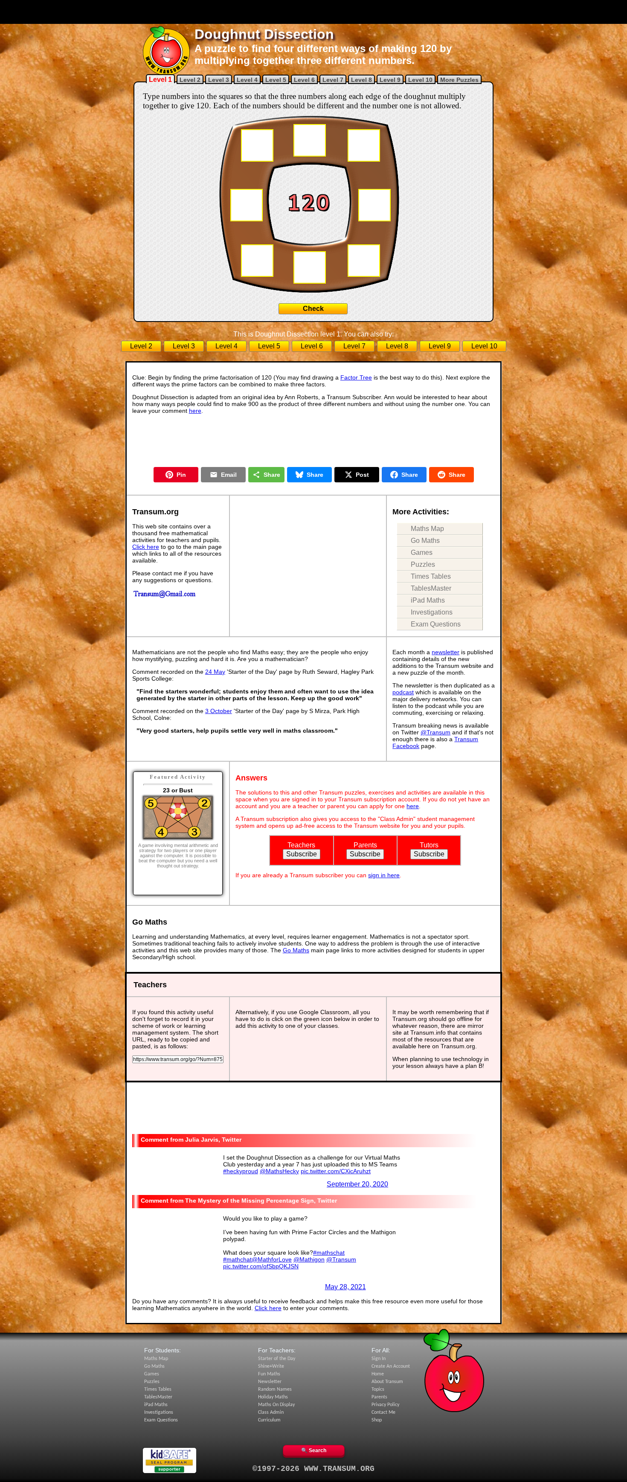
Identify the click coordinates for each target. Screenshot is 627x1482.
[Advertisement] (313, 12)
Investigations (432, 612)
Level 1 (160, 79)
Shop (377, 1420)
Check (313, 308)
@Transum (435, 732)
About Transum (387, 1381)
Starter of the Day (276, 1358)
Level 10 (420, 79)
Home (378, 1374)
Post (362, 474)
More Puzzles (459, 79)
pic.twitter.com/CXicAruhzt (336, 1171)
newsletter (445, 652)
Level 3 (218, 79)
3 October (218, 711)
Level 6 (304, 79)
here (195, 410)
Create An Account (391, 1366)
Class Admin (271, 1412)
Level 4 (247, 79)
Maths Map (427, 528)
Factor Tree (356, 377)
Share (272, 474)
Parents (379, 1397)
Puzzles (423, 564)
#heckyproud (240, 1171)
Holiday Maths (273, 1397)
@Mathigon (309, 1259)
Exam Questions (436, 624)
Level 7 (332, 79)
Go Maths (425, 540)
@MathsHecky (279, 1171)
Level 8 (361, 79)
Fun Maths (269, 1374)
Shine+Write (271, 1366)
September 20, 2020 (357, 1184)
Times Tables (431, 576)
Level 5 (275, 79)
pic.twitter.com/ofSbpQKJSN (261, 1266)
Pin (181, 474)
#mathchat (237, 1259)
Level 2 (190, 79)
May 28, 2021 (345, 1287)
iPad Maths (428, 600)
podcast (403, 692)
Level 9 (390, 79)
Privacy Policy (385, 1404)
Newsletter (270, 1381)
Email (229, 474)
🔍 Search (313, 1450)
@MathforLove (272, 1259)
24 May (215, 671)
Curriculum (269, 1420)
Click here (145, 546)
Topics (378, 1389)
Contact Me (383, 1412)
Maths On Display (276, 1404)
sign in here (384, 875)
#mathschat (329, 1252)
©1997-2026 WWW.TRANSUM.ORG (313, 1469)
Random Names (275, 1389)
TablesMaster (431, 588)
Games (422, 552)
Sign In (379, 1358)
